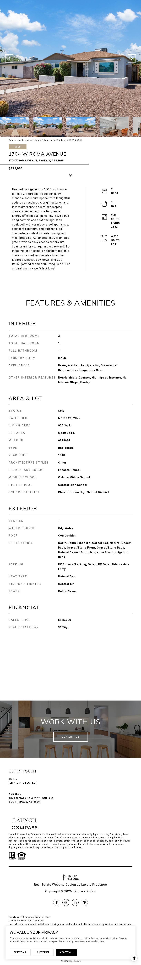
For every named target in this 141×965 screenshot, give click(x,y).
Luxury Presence (94, 884)
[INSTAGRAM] (65, 902)
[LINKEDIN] (75, 902)
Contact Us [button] (71, 736)
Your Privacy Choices (71, 961)
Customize (43, 952)
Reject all (20, 952)
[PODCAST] (84, 902)
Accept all (66, 952)
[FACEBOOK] (56, 902)
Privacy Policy (85, 891)
